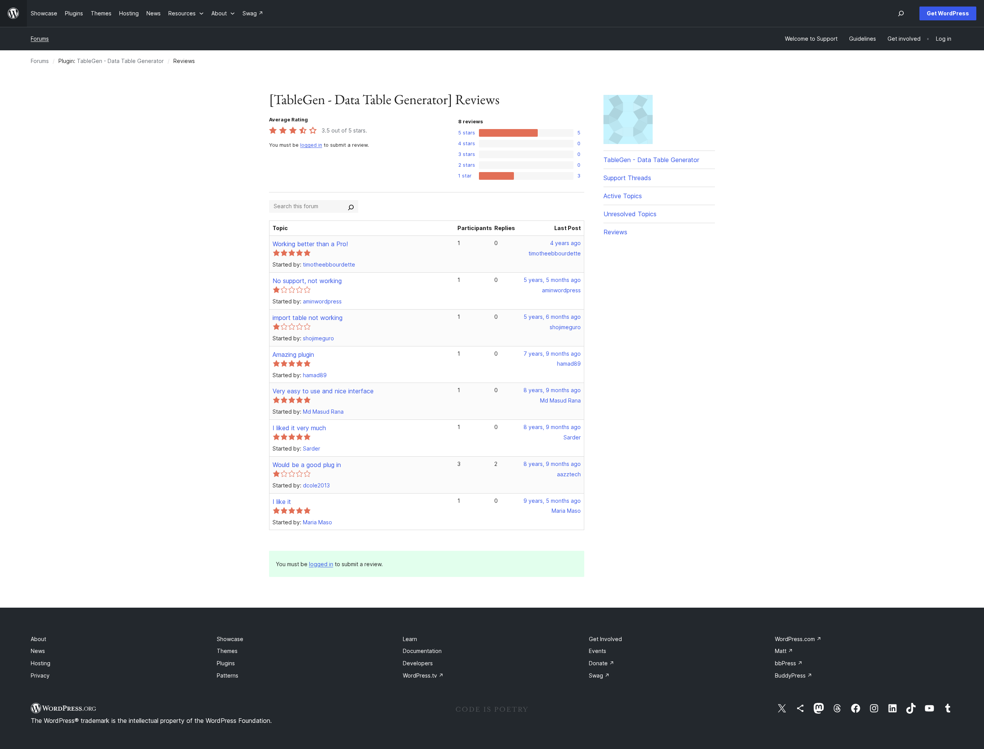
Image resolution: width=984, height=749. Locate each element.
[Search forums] (351, 206)
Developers (418, 663)
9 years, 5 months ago (552, 500)
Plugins (226, 663)
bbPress (789, 663)
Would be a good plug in (307, 465)
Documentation (422, 651)
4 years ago (565, 243)
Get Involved (605, 639)
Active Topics (622, 196)
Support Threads (627, 178)
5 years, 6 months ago (552, 316)
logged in (311, 145)
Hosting (40, 663)
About (38, 639)
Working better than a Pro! (310, 244)
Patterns (227, 675)
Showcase (230, 639)
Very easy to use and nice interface (323, 391)
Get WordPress (948, 13)
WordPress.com (798, 639)
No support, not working (307, 281)
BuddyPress (793, 675)
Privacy (40, 675)
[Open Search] (901, 13)
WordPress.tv (423, 675)
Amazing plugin (293, 354)
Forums (40, 38)
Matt (784, 651)
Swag (599, 675)
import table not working (307, 317)
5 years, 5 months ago (552, 280)
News (38, 651)
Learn (410, 639)
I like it (282, 501)
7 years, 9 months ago (552, 353)
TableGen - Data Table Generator (120, 61)
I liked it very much (299, 428)
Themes (227, 651)
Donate (601, 663)
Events (597, 651)
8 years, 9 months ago (552, 390)
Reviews (615, 232)
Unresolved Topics (630, 214)
